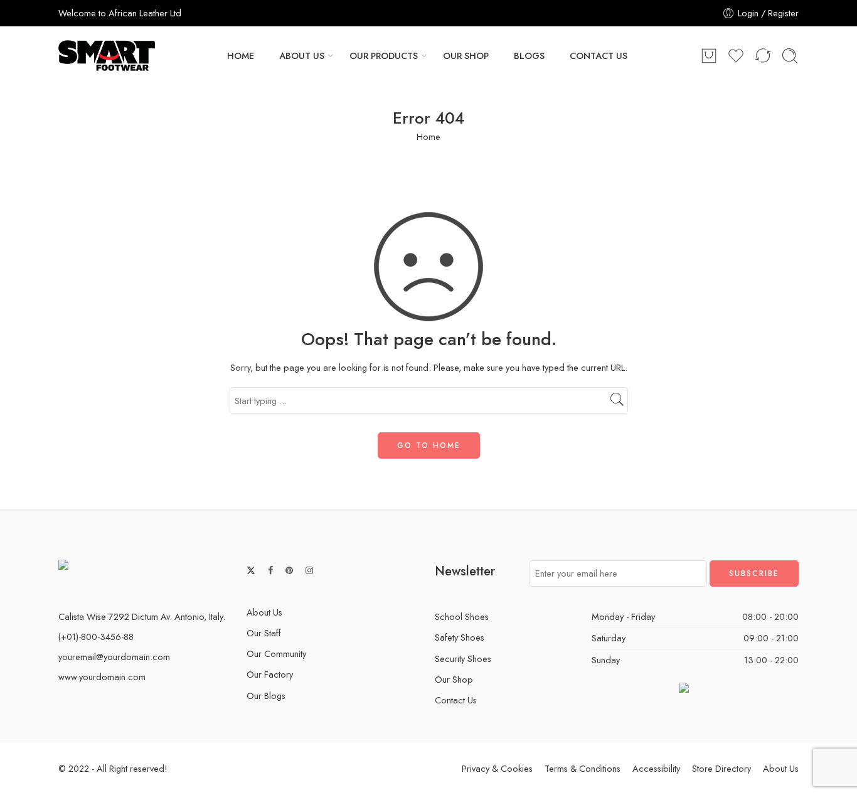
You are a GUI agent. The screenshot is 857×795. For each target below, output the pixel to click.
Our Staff (264, 632)
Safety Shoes (459, 637)
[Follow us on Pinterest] (289, 570)
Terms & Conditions (582, 768)
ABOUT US (301, 55)
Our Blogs (266, 695)
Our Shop (454, 679)
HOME (240, 55)
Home (428, 136)
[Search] (790, 56)
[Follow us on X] (251, 570)
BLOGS (529, 55)
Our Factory (270, 674)
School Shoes (462, 616)
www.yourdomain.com (102, 676)
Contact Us (456, 700)
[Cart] (709, 56)
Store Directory (721, 768)
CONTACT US (598, 55)
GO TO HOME (428, 445)
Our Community (276, 653)
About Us (264, 612)
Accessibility (656, 768)
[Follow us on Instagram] (309, 570)
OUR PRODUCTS (383, 55)
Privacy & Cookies (497, 768)
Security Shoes (463, 658)
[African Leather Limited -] (106, 55)
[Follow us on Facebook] (270, 570)
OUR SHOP (466, 55)
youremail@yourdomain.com (114, 656)
